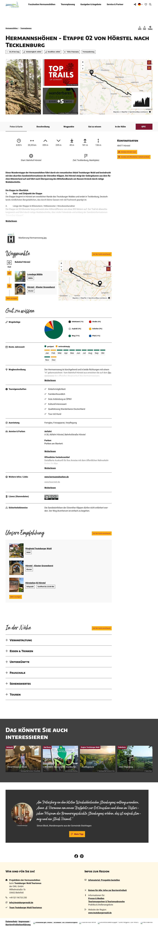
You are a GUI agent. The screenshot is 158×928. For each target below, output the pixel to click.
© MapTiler (124, 112)
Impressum (24, 921)
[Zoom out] (82, 65)
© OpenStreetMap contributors (138, 112)
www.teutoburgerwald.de (100, 913)
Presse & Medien (96, 898)
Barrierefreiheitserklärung (18, 924)
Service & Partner (115, 4)
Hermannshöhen (12, 28)
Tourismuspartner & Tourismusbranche (106, 901)
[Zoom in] (82, 62)
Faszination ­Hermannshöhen (41, 4)
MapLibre (116, 112)
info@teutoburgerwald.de (21, 902)
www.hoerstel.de (52, 482)
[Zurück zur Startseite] (12, 4)
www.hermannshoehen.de (56, 477)
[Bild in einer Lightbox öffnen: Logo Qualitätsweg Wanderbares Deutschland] (60, 101)
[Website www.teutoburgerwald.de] (55, 923)
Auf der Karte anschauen (102, 254)
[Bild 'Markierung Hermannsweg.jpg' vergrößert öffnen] (11, 237)
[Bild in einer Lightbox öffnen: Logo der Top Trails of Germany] (60, 72)
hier (56, 463)
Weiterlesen (11, 221)
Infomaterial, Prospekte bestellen (104, 880)
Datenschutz (11, 921)
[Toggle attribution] (150, 111)
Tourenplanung (68, 4)
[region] (116, 86)
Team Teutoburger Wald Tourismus (25, 907)
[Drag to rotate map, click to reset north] (82, 68)
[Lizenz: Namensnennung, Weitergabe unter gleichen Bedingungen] (51, 499)
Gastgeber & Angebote (90, 4)
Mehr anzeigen (12, 298)
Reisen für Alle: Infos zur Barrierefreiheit (107, 890)
